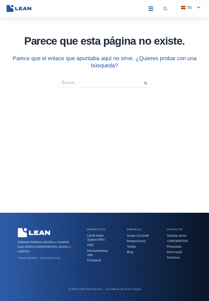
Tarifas (131, 246)
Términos (173, 257)
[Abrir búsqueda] (165, 8)
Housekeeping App (97, 253)
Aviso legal (174, 252)
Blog (130, 252)
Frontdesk (94, 260)
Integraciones (136, 241)
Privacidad (174, 246)
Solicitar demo (177, 235)
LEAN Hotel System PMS (96, 238)
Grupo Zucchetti (138, 235)
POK (90, 245)
